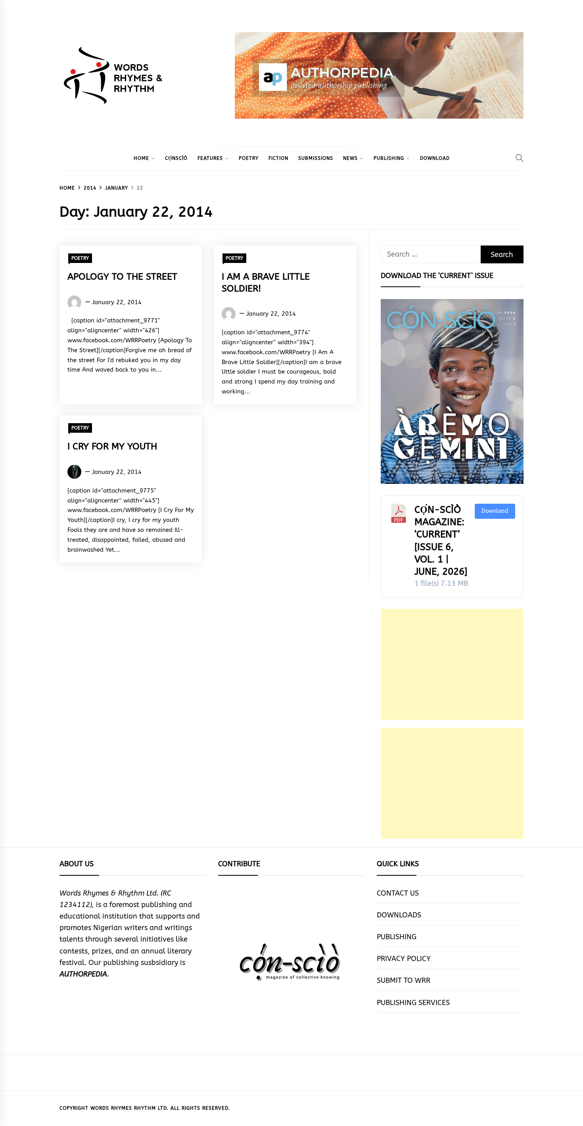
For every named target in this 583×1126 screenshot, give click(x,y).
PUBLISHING (389, 158)
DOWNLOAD (435, 158)
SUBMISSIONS (315, 158)
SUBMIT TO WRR (403, 980)
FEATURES (210, 158)
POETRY (249, 158)
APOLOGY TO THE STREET (122, 276)
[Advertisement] (452, 664)
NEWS (350, 158)
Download (494, 511)
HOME (141, 158)
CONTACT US (398, 893)
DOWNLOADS (399, 915)
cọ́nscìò (176, 158)
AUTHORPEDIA (83, 974)
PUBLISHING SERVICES (413, 1002)
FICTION (278, 158)
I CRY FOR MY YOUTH (112, 446)
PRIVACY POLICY (404, 958)
